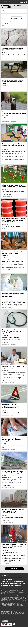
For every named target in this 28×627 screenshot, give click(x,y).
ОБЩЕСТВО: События (7, 89)
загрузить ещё (14, 568)
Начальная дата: (5, 20)
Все (3, 10)
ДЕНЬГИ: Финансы (7, 196)
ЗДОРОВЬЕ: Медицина (8, 271)
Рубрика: (3, 18)
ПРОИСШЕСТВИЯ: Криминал (9, 121)
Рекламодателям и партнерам (16, 583)
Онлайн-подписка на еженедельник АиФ (12, 581)
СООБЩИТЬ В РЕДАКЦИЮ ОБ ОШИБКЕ (11, 585)
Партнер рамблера (12, 620)
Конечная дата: (5, 23)
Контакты (4, 583)
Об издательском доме (7, 577)
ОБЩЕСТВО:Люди (6, 563)
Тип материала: (5, 15)
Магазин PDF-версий (7, 579)
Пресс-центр (18, 577)
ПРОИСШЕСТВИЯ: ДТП (7, 415)
